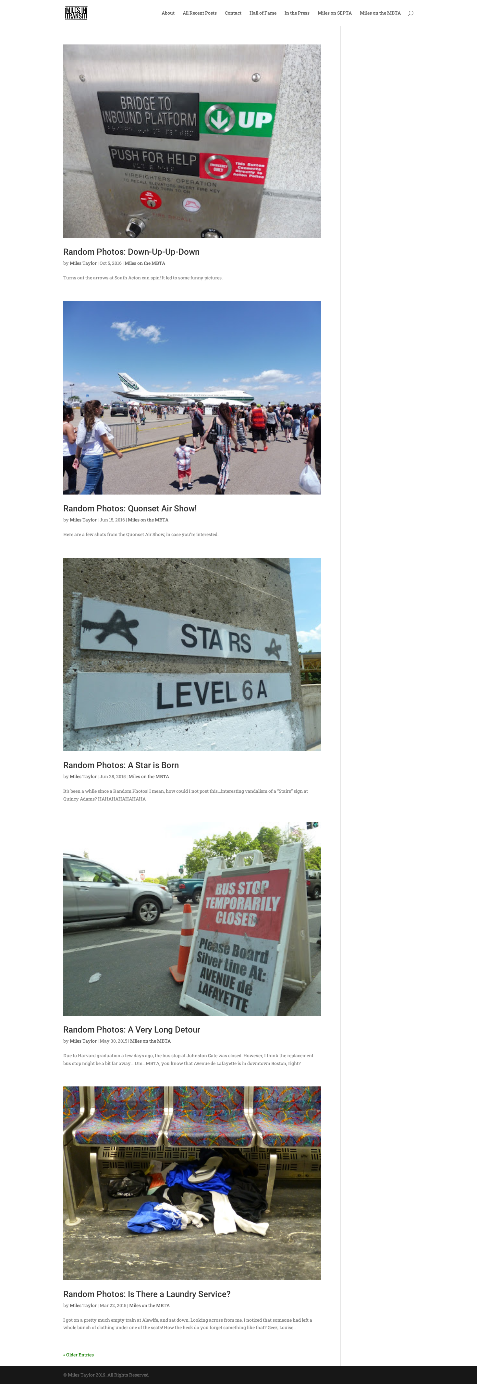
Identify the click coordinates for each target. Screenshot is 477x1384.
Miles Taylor (83, 263)
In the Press (297, 13)
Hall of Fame (263, 13)
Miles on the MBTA (380, 13)
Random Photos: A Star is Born (121, 765)
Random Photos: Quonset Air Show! (130, 508)
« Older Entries (78, 1355)
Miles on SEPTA (335, 13)
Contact (233, 13)
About (168, 13)
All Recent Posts (200, 13)
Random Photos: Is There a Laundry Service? (147, 1294)
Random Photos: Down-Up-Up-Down (131, 252)
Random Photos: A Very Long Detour (131, 1030)
